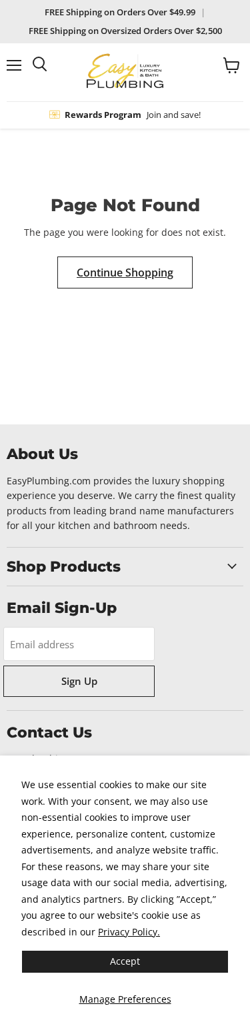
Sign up (79, 681)
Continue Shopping (125, 272)
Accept (125, 961)
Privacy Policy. (129, 931)
